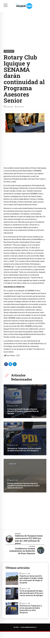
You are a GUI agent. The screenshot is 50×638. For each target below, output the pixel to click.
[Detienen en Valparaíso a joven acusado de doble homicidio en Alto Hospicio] (25, 438)
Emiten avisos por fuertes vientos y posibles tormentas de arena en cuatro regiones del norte (23, 485)
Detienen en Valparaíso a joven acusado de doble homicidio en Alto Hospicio (24, 449)
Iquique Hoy (9, 51)
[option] (25, 122)
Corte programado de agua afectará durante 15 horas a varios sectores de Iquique (22, 411)
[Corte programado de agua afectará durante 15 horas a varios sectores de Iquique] (25, 401)
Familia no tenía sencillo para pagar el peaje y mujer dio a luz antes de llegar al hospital (31, 579)
